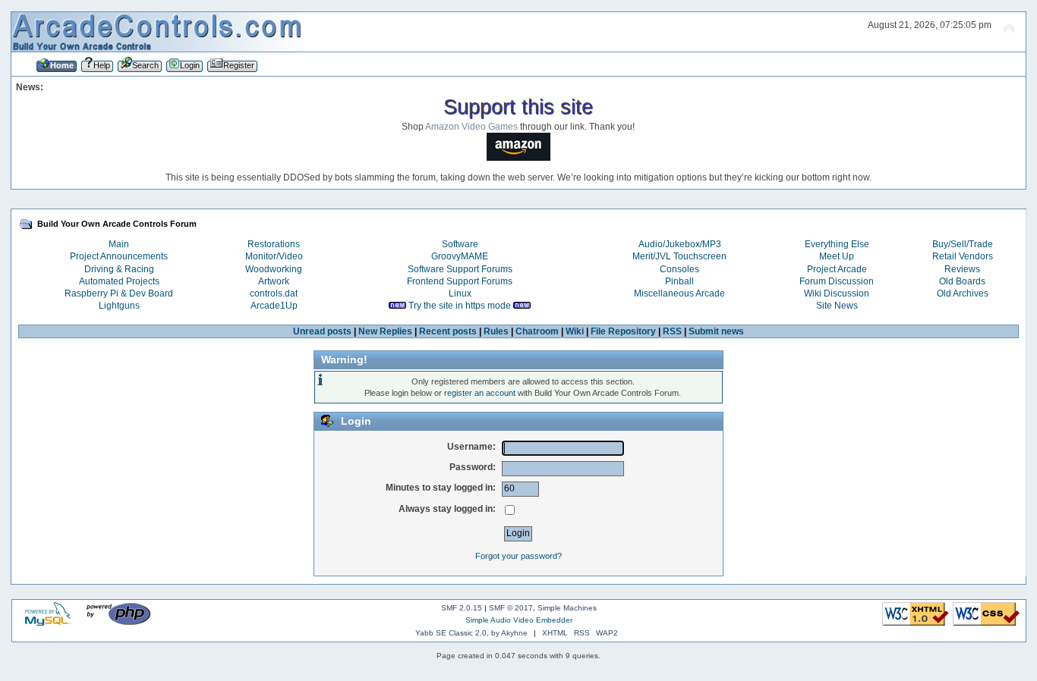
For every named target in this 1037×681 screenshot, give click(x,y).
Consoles (679, 269)
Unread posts (322, 331)
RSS (672, 331)
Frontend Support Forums (459, 281)
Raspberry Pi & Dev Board (119, 293)
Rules (496, 331)
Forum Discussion (836, 281)
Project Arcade (837, 269)
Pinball (679, 281)
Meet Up (836, 256)
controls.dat (274, 293)
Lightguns (119, 305)
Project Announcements (119, 256)
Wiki (575, 331)
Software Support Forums (460, 269)
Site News (837, 305)
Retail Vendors (962, 256)
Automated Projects (119, 281)
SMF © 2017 (511, 608)
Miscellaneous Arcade (679, 293)
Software (460, 244)
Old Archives (962, 293)
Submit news (716, 331)
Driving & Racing (119, 269)
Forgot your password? (518, 555)
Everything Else (837, 244)
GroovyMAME (459, 256)
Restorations (273, 244)
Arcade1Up (274, 305)
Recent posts (448, 331)
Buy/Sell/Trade (962, 244)
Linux (460, 293)
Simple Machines (567, 608)
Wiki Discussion (836, 293)
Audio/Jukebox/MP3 (679, 244)
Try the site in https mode (459, 305)
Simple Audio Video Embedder (518, 620)
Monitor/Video (274, 256)
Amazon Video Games (471, 126)
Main (119, 244)
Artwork (273, 281)
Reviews (962, 269)
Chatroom (537, 331)
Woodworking (273, 269)
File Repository (623, 331)
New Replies (385, 331)
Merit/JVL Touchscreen (679, 256)
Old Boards (962, 281)
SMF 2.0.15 (461, 608)
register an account (479, 392)
